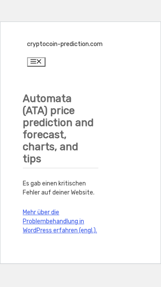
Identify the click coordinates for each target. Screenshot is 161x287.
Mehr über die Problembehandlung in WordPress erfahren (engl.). (60, 221)
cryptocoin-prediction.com (65, 44)
